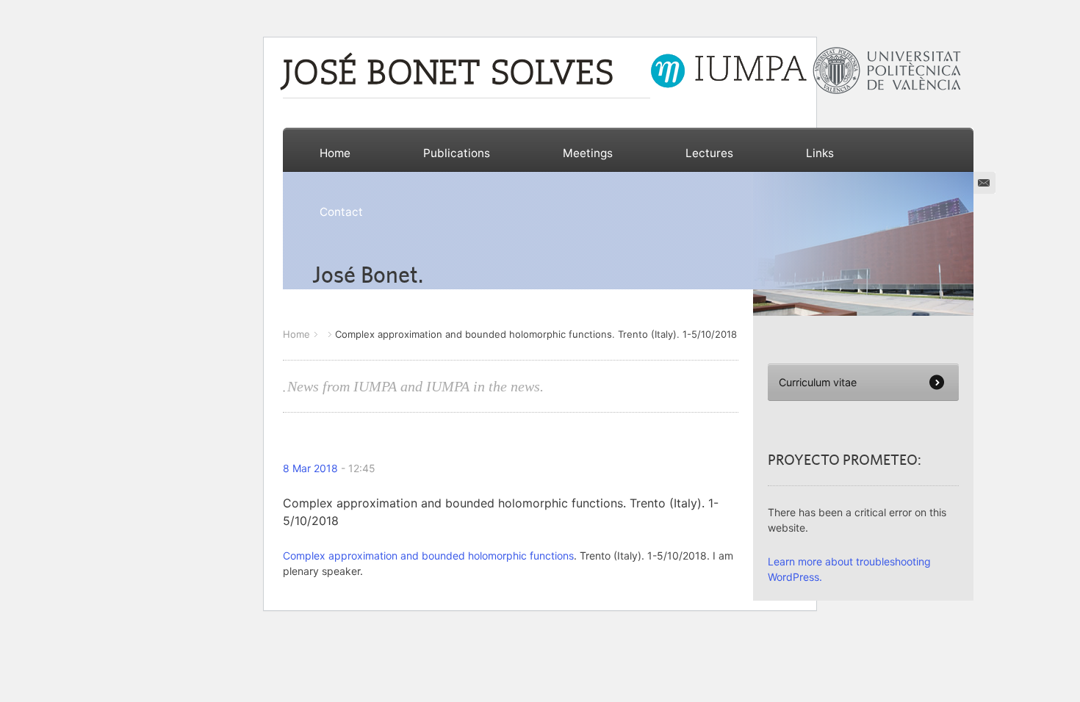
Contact (341, 212)
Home (335, 153)
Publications (456, 153)
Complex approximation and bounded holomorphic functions (428, 555)
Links (820, 153)
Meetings (588, 153)
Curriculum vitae (818, 382)
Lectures (709, 153)
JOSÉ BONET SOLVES (448, 74)
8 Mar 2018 (310, 468)
